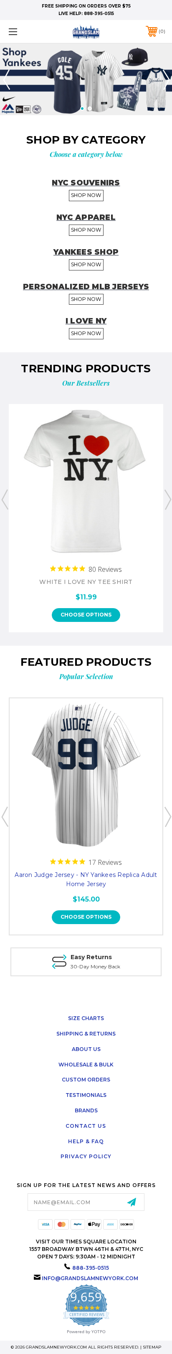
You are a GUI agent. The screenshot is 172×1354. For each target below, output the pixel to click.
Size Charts (86, 1018)
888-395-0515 (99, 13)
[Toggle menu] (24, 31)
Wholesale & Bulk (86, 1064)
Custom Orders (86, 1079)
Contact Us (86, 1126)
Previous (6, 79)
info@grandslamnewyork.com (90, 1278)
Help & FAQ (86, 1141)
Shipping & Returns (86, 1034)
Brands (86, 1110)
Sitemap (152, 1347)
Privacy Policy (86, 1156)
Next (166, 79)
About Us (86, 1049)
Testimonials (86, 1095)
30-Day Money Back (95, 966)
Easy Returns (91, 957)
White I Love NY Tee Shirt (85, 582)
